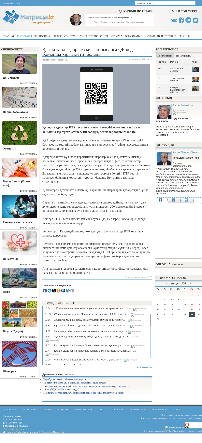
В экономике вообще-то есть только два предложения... (110, 17)
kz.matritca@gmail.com (17, 425)
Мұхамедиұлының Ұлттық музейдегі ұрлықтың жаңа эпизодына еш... (92, 336)
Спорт (104, 36)
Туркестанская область (177, 79)
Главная (9, 36)
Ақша (6, 291)
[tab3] (186, 200)
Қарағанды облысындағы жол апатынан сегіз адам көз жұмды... (89, 331)
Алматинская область (176, 69)
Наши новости (49, 59)
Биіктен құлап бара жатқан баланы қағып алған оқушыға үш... (88, 345)
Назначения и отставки (160, 36)
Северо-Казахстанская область (177, 89)
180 (159, 87)
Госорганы (24, 36)
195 (159, 78)
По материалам (183, 55)
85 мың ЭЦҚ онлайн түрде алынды (60, 389)
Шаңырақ (9, 371)
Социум (69, 36)
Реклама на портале (13, 428)
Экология (9, 148)
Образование (133, 36)
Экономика (42, 36)
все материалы (28, 83)
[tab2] (173, 200)
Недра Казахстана (15, 111)
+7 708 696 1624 (13, 419)
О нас (27, 428)
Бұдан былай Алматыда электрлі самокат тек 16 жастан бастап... (90, 325)
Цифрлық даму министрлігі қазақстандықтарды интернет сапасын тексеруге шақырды (86, 385)
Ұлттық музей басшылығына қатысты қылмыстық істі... (84, 359)
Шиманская (11, 77)
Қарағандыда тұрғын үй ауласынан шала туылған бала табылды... (91, 350)
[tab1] (160, 200)
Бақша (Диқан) (13, 331)
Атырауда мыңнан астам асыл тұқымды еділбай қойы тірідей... (89, 320)
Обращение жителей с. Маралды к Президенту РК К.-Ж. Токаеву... (91, 314)
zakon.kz (129, 131)
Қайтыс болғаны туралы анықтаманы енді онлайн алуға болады (74, 382)
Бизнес (57, 36)
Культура (117, 36)
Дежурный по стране (136, 11)
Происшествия (88, 36)
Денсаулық (10, 258)
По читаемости (164, 55)
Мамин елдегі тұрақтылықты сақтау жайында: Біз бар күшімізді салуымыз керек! (83, 392)
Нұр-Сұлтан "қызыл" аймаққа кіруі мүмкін (64, 379)
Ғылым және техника (17, 222)
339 (159, 68)
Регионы (184, 36)
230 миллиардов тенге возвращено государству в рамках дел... (89, 308)
